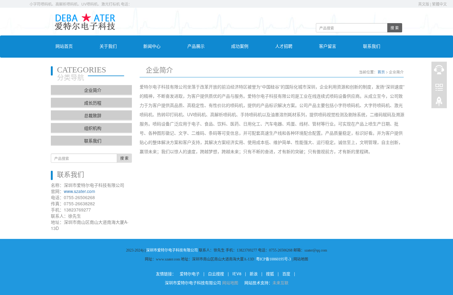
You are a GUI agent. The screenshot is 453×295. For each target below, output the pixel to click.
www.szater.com (79, 191)
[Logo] (85, 21)
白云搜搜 (216, 274)
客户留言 (327, 46)
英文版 (423, 3)
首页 (381, 71)
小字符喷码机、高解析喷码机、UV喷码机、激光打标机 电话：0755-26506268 (92, 3)
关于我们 (108, 46)
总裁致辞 (92, 115)
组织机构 (92, 128)
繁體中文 (439, 3)
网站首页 (64, 46)
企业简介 (92, 90)
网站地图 (230, 282)
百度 (286, 274)
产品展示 (196, 46)
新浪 (254, 274)
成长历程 (92, 103)
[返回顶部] (439, 102)
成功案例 (239, 46)
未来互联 (280, 282)
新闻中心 (152, 46)
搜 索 (394, 27)
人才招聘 (283, 46)
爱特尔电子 (190, 274)
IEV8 (236, 274)
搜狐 (270, 274)
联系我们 (371, 46)
